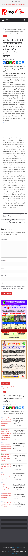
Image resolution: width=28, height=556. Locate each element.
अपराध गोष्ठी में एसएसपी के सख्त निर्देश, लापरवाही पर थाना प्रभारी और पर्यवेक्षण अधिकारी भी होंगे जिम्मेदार (19, 446)
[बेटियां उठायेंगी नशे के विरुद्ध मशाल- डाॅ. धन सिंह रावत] (6, 467)
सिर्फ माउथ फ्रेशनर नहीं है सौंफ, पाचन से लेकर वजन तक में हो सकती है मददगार (13, 398)
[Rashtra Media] (3, 20)
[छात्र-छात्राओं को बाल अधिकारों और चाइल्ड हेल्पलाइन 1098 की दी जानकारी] (6, 458)
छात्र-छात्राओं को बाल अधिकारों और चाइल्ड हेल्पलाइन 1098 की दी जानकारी (19, 457)
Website (3, 275)
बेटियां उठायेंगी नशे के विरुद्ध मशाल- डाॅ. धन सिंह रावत (18, 466)
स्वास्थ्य (4, 392)
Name (3, 260)
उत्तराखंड (4, 36)
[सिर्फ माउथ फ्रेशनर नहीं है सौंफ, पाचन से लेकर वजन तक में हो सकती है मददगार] (14, 388)
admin (12, 59)
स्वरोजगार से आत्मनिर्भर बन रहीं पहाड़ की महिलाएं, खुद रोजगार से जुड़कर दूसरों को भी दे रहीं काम (19, 485)
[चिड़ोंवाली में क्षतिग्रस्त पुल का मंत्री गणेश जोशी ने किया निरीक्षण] (6, 496)
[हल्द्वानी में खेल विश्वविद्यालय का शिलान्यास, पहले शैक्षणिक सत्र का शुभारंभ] (6, 476)
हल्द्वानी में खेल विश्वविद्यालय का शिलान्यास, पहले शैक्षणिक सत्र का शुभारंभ (18, 475)
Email (3, 268)
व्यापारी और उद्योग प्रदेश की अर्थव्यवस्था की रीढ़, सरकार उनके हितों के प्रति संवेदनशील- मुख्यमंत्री (19, 421)
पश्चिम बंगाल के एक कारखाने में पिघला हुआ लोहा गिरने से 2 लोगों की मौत (15, 215)
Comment (4, 239)
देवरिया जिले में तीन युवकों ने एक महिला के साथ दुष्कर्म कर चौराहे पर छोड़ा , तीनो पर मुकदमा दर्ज (13, 221)
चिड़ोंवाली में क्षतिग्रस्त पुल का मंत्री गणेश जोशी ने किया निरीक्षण (19, 495)
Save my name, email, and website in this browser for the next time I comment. (13, 287)
